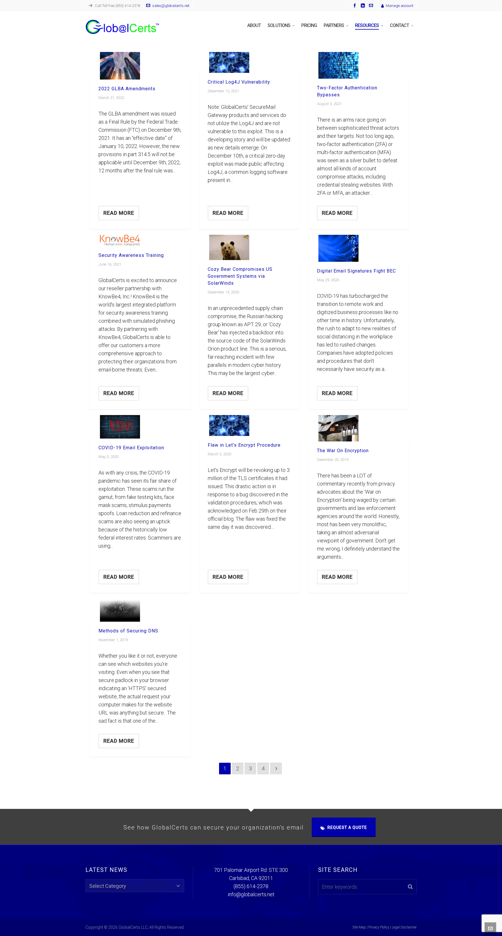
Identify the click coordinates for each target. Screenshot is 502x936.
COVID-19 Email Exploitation (131, 447)
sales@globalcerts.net (170, 5)
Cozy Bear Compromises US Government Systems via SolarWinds (240, 276)
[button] (410, 886)
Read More (118, 213)
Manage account (399, 5)
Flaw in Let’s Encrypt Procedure (244, 445)
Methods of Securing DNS (128, 631)
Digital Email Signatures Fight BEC (356, 271)
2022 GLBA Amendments (126, 88)
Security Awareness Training (131, 255)
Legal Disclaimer (404, 927)
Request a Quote (347, 827)
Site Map (359, 927)
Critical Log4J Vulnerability (239, 82)
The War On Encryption (343, 450)
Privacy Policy (378, 927)
